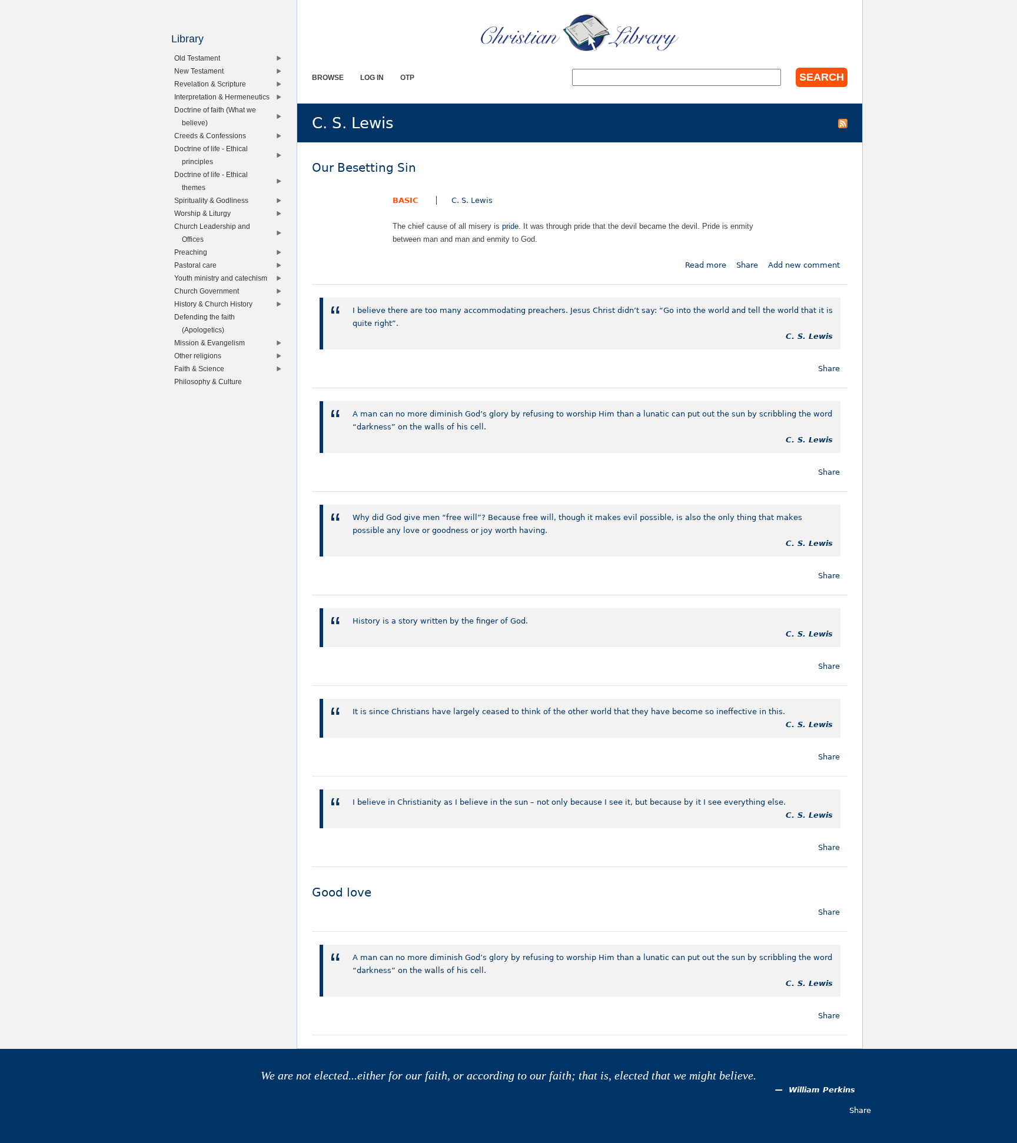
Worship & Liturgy (205, 213)
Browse (328, 77)
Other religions (200, 355)
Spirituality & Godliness (214, 200)
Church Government (209, 291)
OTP (407, 77)
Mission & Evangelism (212, 342)
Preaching (193, 252)
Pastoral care (198, 265)
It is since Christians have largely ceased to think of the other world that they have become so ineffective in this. (569, 711)
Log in (372, 77)
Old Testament (200, 58)
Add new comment (804, 265)
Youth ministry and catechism (223, 278)
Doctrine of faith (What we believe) (218, 116)
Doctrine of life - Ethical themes (213, 181)
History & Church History (216, 304)
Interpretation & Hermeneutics (224, 97)
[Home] (579, 32)
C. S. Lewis (472, 200)
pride (510, 226)
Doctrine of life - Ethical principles (213, 155)
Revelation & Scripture (213, 84)
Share (747, 265)
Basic (405, 200)
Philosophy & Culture (210, 381)
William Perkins (822, 1089)
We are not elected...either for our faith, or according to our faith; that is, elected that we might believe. (508, 1075)
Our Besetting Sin (364, 168)
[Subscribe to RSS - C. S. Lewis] (843, 123)
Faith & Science (202, 368)
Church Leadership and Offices (215, 232)
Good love (341, 892)
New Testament (201, 71)
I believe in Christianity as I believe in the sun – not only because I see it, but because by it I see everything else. (569, 802)
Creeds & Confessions (213, 135)
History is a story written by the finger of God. (440, 621)
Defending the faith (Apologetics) (207, 323)
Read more (705, 265)
